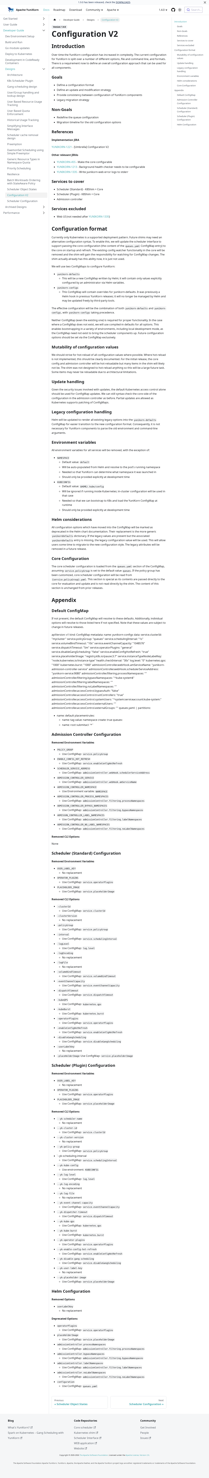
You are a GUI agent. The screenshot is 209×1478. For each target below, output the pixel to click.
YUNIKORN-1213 (67, 167)
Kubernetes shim (84, 1433)
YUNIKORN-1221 (62, 147)
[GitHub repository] (173, 9)
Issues (144, 1438)
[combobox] (193, 10)
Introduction (180, 21)
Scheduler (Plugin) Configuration (186, 118)
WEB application (84, 1443)
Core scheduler (83, 1427)
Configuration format (184, 50)
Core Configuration (186, 85)
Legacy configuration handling (187, 69)
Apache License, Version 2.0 (137, 1455)
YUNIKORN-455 (66, 162)
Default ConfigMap (186, 95)
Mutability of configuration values (190, 56)
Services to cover (185, 40)
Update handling (185, 63)
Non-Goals (182, 31)
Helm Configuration (186, 124)
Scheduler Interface (86, 1438)
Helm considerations (187, 80)
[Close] (205, 2)
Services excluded (185, 45)
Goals (179, 26)
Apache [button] (111, 10)
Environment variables (188, 76)
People (144, 1433)
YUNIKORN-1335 (67, 172)
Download (75, 10)
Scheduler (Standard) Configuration (187, 110)
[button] (24, 18)
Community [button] (93, 10)
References (182, 35)
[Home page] (55, 19)
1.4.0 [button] (162, 10)
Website (79, 1448)
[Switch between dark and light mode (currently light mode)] (179, 9)
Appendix (179, 90)
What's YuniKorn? (19, 1427)
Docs (46, 10)
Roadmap (59, 10)
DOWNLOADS (123, 2)
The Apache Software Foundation (94, 1455)
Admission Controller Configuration (187, 101)
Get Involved (148, 1427)
